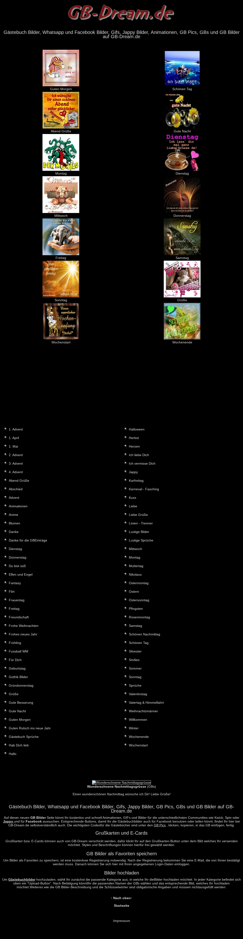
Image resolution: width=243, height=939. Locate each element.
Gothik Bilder (18, 677)
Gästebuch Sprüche (24, 737)
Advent (14, 498)
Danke (14, 532)
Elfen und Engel (21, 574)
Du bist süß (17, 566)
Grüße (182, 300)
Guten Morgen (61, 89)
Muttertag (136, 566)
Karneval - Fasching (144, 489)
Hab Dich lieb (19, 745)
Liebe (133, 506)
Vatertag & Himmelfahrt (146, 702)
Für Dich (15, 660)
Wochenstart (60, 342)
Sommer (135, 668)
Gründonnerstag (21, 685)
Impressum (121, 921)
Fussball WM (18, 651)
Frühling (15, 643)
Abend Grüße (61, 131)
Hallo (12, 754)
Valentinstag (138, 694)
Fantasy (15, 583)
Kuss (132, 498)
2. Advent (16, 455)
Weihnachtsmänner (143, 711)
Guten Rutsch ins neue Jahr (30, 728)
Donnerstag (182, 215)
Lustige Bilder (139, 532)
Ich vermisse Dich (142, 463)
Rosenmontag (139, 617)
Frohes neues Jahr (23, 634)
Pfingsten (136, 609)
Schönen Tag (182, 89)
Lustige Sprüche (141, 540)
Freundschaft (19, 617)
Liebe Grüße (138, 515)
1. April (14, 438)
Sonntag (61, 300)
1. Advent (16, 429)
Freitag (61, 258)
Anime (13, 515)
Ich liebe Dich (139, 455)
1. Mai (13, 446)
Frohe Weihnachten (23, 626)
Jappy (133, 472)
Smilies (134, 660)
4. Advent (16, 472)
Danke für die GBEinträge (28, 540)
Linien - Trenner (141, 523)
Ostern (134, 591)
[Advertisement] (121, 389)
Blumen (14, 523)
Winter (134, 728)
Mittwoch (61, 215)
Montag (61, 173)
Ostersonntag (139, 600)
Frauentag (16, 600)
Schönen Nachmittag (144, 634)
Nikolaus (135, 574)
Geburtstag (17, 668)
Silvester (135, 651)
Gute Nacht (182, 131)
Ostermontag (139, 583)
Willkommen (138, 720)
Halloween (137, 429)
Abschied (16, 489)
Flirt (11, 591)
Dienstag (182, 173)
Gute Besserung (21, 702)
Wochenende (182, 342)
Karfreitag (136, 480)
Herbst (134, 438)
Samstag (182, 258)
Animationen (18, 506)
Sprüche (135, 685)
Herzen (134, 446)
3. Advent (16, 463)
